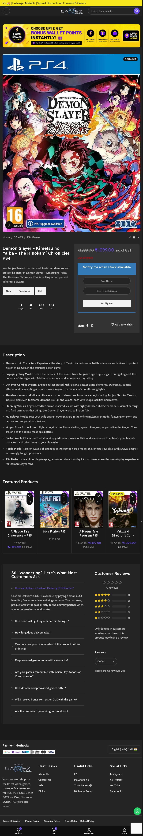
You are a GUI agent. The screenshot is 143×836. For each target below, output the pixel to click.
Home (6, 237)
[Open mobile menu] (6, 11)
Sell (40, 291)
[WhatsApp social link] (91, 325)
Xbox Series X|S (83, 785)
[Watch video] (9, 225)
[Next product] (138, 237)
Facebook (116, 791)
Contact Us (44, 779)
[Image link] (18, 767)
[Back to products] (134, 237)
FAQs (41, 791)
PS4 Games (33, 237)
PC (75, 774)
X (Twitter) (116, 779)
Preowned (25, 291)
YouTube (115, 785)
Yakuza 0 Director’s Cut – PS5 (123, 535)
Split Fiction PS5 (54, 531)
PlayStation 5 (81, 779)
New (8, 291)
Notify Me (106, 303)
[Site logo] (71, 10)
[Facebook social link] (87, 325)
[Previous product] (130, 237)
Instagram (116, 774)
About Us (43, 774)
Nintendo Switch (83, 791)
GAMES (18, 237)
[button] (30, 502)
